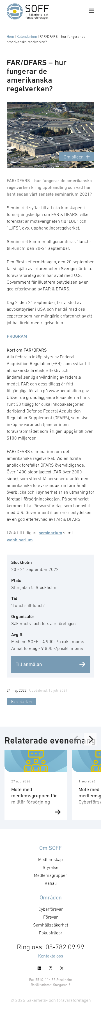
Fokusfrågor (50, 932)
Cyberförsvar (50, 909)
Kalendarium (27, 36)
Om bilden (74, 156)
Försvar (50, 916)
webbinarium (20, 539)
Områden (51, 897)
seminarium (50, 532)
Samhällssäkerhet (50, 924)
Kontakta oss (50, 955)
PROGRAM (17, 336)
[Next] (90, 739)
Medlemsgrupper (50, 875)
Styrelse (50, 867)
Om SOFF (50, 848)
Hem (10, 36)
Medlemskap (50, 859)
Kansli (51, 883)
